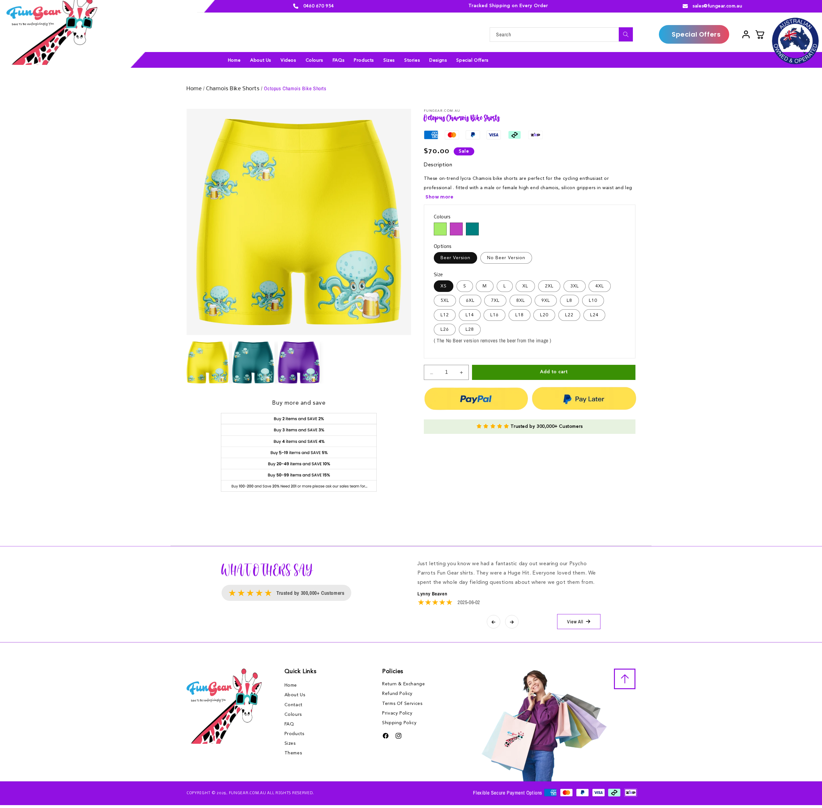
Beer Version (455, 258)
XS (444, 286)
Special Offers (696, 34)
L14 (470, 315)
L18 (519, 315)
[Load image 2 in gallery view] (253, 362)
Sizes (290, 743)
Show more (439, 197)
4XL (599, 286)
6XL (470, 300)
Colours (293, 714)
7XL (495, 300)
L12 (445, 315)
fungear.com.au (247, 793)
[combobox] (561, 34)
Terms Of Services (402, 703)
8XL (520, 300)
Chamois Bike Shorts (233, 89)
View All (575, 621)
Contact (293, 705)
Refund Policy (397, 693)
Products (294, 734)
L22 (569, 315)
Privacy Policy (397, 713)
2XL (549, 286)
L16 (494, 315)
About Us (294, 695)
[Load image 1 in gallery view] (208, 362)
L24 (594, 315)
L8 (569, 300)
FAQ (289, 724)
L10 (593, 300)
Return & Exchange (403, 684)
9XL (545, 300)
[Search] (626, 34)
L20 (544, 315)
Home (195, 89)
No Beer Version (506, 258)
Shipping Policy (399, 723)
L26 (445, 329)
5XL (445, 300)
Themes (293, 753)
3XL (574, 286)
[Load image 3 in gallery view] (299, 362)
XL (525, 286)
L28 (470, 329)
